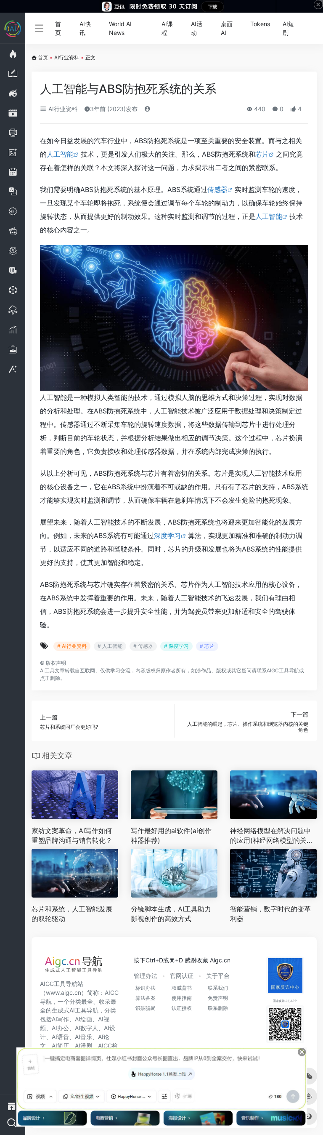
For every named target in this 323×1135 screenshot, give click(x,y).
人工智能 (60, 154)
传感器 (217, 189)
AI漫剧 (83, 1045)
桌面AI (227, 28)
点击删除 (50, 678)
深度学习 (167, 535)
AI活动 (196, 28)
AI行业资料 (66, 57)
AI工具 (47, 670)
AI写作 (60, 1019)
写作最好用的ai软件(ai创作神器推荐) (171, 835)
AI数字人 (86, 1027)
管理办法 (145, 975)
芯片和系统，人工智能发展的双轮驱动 (72, 914)
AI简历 (60, 1045)
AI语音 (60, 1036)
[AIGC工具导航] (73, 966)
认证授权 (182, 1008)
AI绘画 (83, 1019)
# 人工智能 (110, 646)
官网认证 (181, 975)
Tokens (260, 23)
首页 (58, 28)
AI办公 (60, 1027)
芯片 (262, 154)
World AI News (120, 28)
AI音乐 (83, 1036)
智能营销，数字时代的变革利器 (270, 914)
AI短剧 (288, 28)
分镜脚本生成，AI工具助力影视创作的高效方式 (171, 914)
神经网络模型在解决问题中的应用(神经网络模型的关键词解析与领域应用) (271, 835)
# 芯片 (207, 646)
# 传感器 (143, 646)
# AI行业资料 (72, 646)
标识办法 (145, 988)
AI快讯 (85, 28)
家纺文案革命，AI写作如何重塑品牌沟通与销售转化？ (72, 835)
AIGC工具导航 (283, 670)
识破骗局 (145, 1008)
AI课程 (167, 28)
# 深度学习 (176, 646)
